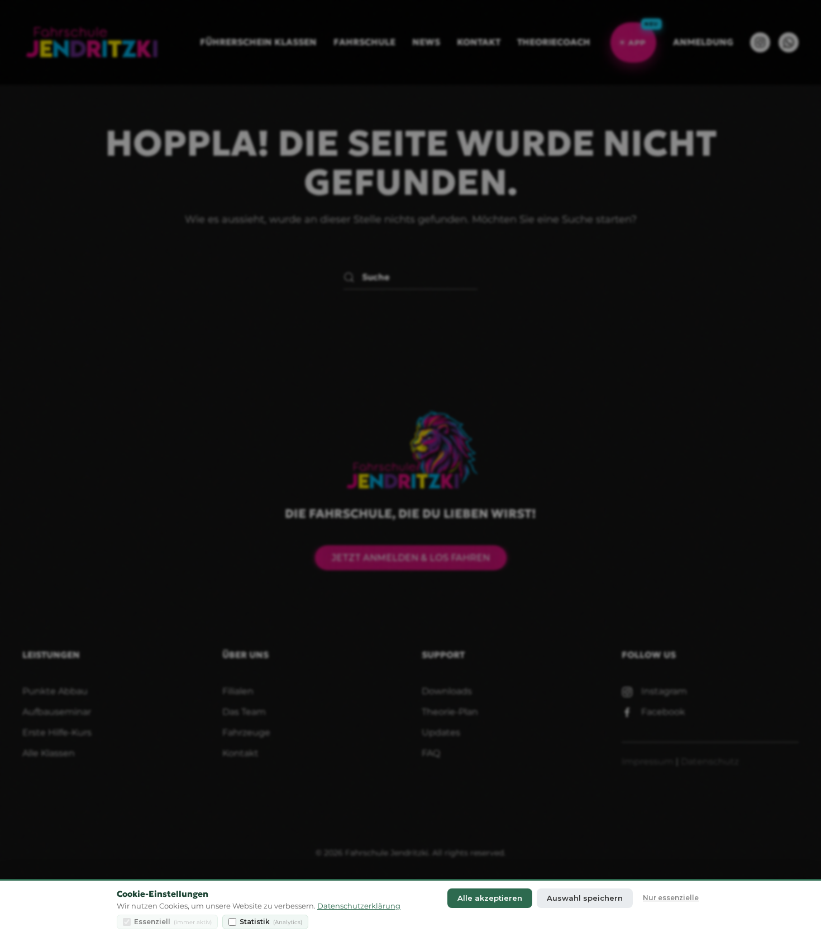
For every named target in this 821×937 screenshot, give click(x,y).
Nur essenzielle (671, 897)
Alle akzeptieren (489, 897)
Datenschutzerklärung (358, 906)
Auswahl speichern (585, 897)
